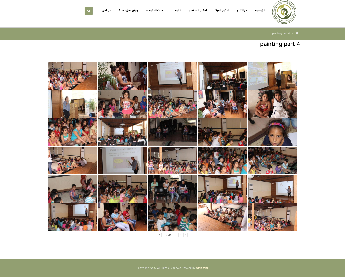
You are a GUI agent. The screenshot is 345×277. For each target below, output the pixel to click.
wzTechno (202, 268)
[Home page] (297, 33)
